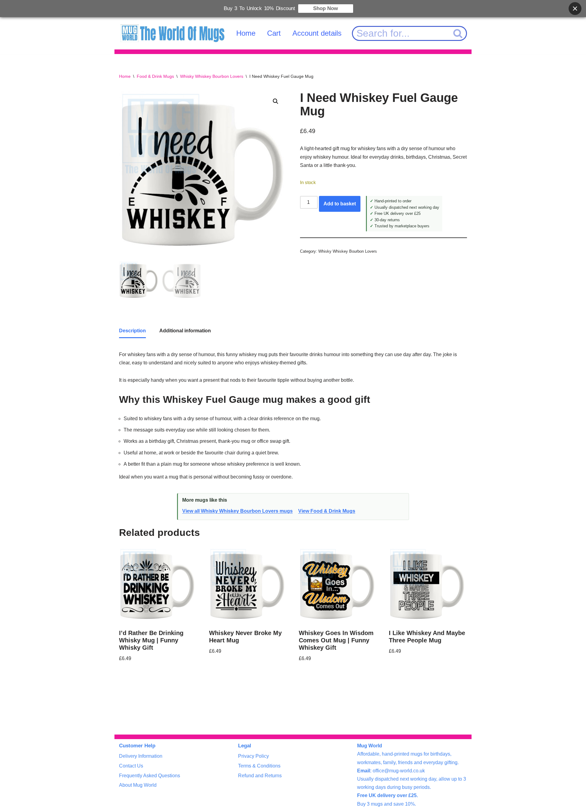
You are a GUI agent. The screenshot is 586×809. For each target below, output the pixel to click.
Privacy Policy (253, 756)
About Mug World (138, 785)
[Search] (458, 33)
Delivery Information (140, 756)
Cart (274, 33)
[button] (275, 101)
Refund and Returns (260, 775)
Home (245, 33)
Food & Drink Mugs (155, 76)
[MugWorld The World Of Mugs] (172, 33)
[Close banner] (575, 8)
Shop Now (325, 8)
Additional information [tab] (185, 330)
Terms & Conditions (259, 765)
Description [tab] (132, 330)
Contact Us (131, 765)
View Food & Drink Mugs (326, 511)
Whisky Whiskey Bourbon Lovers (211, 76)
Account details (317, 33)
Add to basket (340, 203)
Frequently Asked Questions (149, 775)
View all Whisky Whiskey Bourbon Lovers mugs (237, 511)
